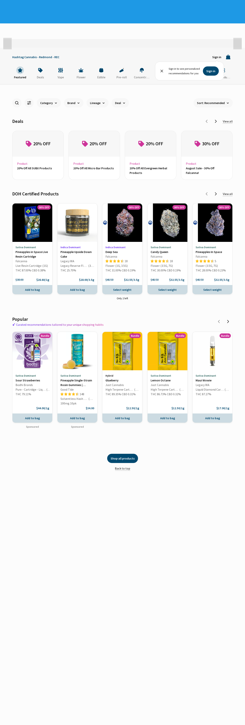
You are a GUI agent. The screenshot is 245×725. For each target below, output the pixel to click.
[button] (7, 43)
